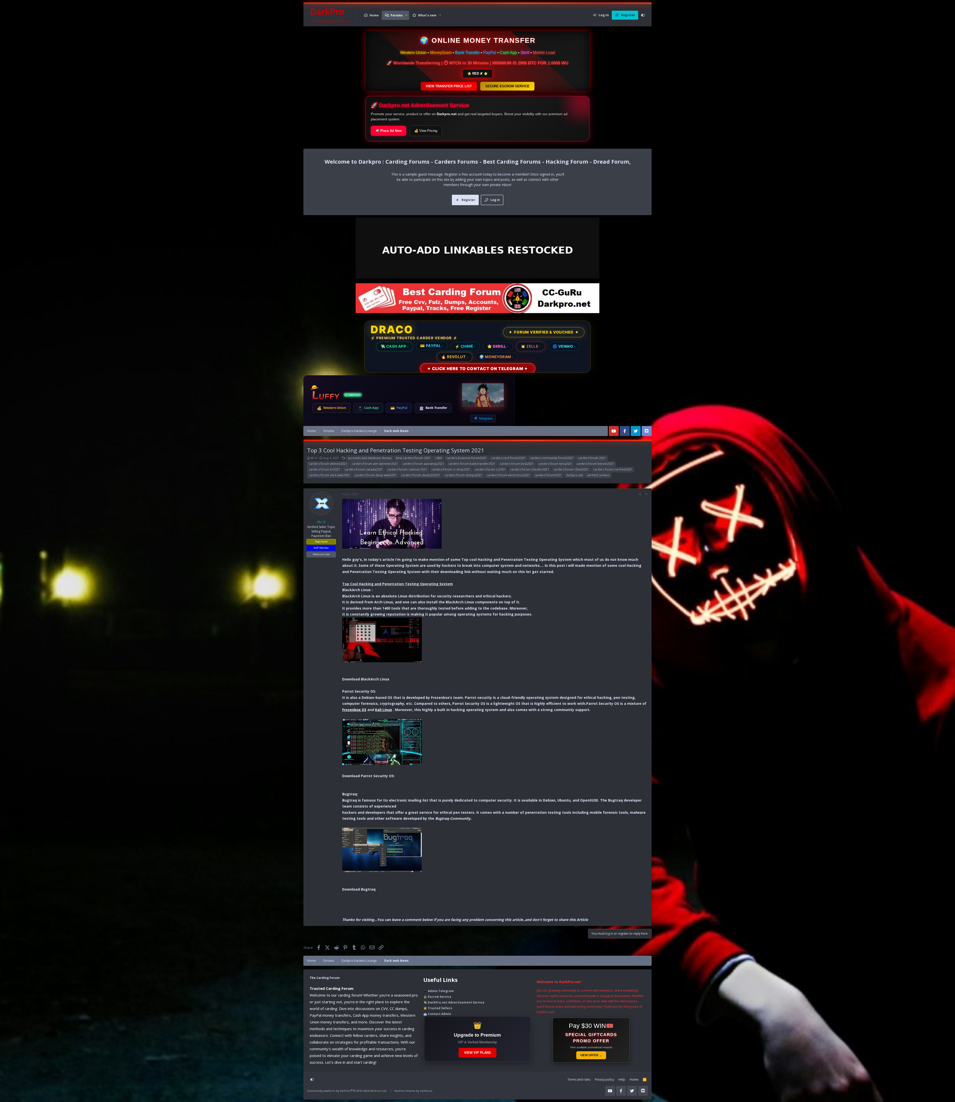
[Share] (640, 494)
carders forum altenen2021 (328, 464)
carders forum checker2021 (529, 469)
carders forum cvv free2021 (612, 469)
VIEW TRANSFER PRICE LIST (449, 86)
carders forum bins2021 (555, 464)
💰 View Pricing (425, 131)
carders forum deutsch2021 (420, 475)
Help (622, 1079)
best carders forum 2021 (413, 458)
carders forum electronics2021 (508, 475)
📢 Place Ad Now (388, 131)
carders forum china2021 (571, 469)
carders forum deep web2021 (375, 475)
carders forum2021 (548, 475)
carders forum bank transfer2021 (471, 464)
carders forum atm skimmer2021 (375, 464)
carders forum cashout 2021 (407, 469)
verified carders (598, 475)
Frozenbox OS (354, 709)
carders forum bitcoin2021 (595, 464)
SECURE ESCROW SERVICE (507, 86)
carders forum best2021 (517, 464)
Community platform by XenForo (347, 1091)
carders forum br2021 (324, 469)
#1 (647, 494)
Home (374, 15)
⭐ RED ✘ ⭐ (477, 73)
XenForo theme (404, 1091)
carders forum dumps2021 (463, 475)
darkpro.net (574, 475)
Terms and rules (579, 1079)
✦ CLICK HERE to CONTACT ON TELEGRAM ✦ (477, 368)
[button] (406, 15)
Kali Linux (383, 709)
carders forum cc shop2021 (451, 469)
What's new (427, 15)
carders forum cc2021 (490, 469)
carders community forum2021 (552, 458)
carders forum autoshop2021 (423, 464)
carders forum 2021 (592, 458)
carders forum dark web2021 (329, 475)
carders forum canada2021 (363, 469)
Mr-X (314, 458)
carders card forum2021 (508, 458)
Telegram (485, 418)
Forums (397, 15)
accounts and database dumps (370, 458)
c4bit (438, 458)
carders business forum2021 (466, 458)
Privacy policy (604, 1079)
